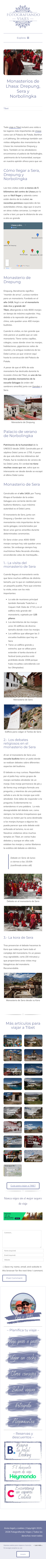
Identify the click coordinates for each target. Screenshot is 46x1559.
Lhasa (38, 131)
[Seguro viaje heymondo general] (23, 1213)
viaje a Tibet (15, 127)
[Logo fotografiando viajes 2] (23, 4)
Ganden (36, 386)
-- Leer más (37, 1545)
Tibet (6, 108)
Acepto (23, 1554)
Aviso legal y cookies (14, 1528)
